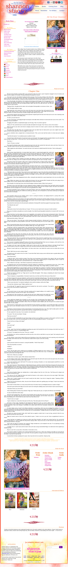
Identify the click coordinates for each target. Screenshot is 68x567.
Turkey (7, 73)
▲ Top (43, 560)
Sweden (7, 68)
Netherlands (8, 72)
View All (5, 63)
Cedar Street (6, 44)
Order (31, 30)
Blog (61, 6)
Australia (7, 70)
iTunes (59, 458)
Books (44, 6)
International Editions (31, 31)
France (7, 66)
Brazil (6, 75)
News (25, 557)
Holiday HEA (6, 32)
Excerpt (26, 30)
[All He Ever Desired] (56, 34)
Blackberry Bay (7, 37)
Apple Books (48, 464)
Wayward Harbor (7, 29)
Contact (61, 10)
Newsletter (44, 10)
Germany (7, 64)
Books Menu (10, 21)
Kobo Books (48, 462)
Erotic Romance (7, 56)
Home (37, 6)
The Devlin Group (7, 34)
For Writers (52, 10)
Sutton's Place (7, 31)
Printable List (6, 24)
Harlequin (36, 457)
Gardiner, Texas (7, 45)
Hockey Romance (7, 36)
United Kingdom (9, 77)
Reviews (36, 30)
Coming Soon (53, 6)
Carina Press (48, 456)
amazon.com (5, 553)
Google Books (48, 465)
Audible (59, 457)
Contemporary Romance (9, 51)
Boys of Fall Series (8, 42)
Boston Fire (6, 41)
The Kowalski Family (8, 39)
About (37, 10)
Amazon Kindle (48, 458)
